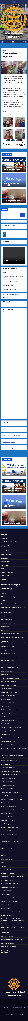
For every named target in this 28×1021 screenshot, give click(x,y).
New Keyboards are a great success (11, 727)
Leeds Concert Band (6, 781)
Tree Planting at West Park (8, 946)
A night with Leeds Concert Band (19, 144)
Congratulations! (5, 764)
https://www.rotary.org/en (10, 448)
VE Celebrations (5, 699)
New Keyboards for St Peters (9, 731)
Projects (3, 579)
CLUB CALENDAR (9, 226)
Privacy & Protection (7, 572)
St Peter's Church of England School (13, 436)
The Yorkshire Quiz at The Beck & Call (12, 939)
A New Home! (5, 932)
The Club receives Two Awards (10, 667)
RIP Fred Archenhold (7, 905)
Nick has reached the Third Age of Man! (12, 810)
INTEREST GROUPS (11, 294)
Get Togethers (5, 545)
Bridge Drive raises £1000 (8, 741)
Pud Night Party (5, 706)
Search (4, 209)
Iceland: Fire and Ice (6, 908)
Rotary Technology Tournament (11, 430)
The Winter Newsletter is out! (9, 803)
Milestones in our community (9, 692)
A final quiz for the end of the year (11, 771)
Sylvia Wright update (7, 880)
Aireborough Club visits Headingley (11, 709)
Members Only (5, 561)
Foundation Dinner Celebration (9, 657)
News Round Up (5, 674)
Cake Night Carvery (11, 201)
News (2, 568)
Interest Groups (5, 550)
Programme (6, 272)
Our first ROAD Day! (6, 630)
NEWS (4, 50)
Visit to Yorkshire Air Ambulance (10, 633)
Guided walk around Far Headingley (11, 720)
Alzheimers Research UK (8, 778)
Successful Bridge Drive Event (9, 604)
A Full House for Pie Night (8, 597)
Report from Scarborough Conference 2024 (13, 748)
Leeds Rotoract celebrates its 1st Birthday (12, 637)
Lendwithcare (5, 558)
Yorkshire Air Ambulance (8, 915)
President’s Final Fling (7, 848)
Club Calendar (5, 547)
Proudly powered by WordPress (9, 1002)
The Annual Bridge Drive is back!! (10, 883)
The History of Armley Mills (9, 681)
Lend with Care (5, 795)
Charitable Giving (5, 580)
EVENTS (9, 588)
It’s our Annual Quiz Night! (8, 590)
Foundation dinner (6, 612)
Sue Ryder (4, 855)
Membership (4, 565)
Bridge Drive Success (7, 859)
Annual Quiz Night (6, 894)
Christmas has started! (7, 890)
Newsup (23, 1002)
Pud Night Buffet (5, 713)
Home (4, 1007)
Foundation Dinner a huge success (10, 717)
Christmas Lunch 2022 (7, 897)
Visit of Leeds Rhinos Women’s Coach (11, 799)
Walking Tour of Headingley (9, 806)
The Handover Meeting (7, 943)
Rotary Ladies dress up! (7, 702)
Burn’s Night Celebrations (8, 660)
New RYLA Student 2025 (8, 695)
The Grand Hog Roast (7, 936)
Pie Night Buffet (5, 616)
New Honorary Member (8, 845)
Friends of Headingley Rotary (9, 541)
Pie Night (3, 866)
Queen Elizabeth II (6, 924)
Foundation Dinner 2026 (9, 289)
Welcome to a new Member (9, 685)
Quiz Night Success (6, 671)
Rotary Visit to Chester (7, 820)
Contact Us (4, 538)
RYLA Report (4, 752)
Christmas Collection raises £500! (10, 887)
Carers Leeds (4, 600)
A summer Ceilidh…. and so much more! (12, 841)
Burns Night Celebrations (8, 619)
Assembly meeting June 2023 (9, 834)
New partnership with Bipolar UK (10, 912)
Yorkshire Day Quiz (6, 824)
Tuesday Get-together (7, 788)
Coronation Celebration (7, 873)
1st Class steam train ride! (9, 143)
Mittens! (3, 862)
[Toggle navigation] (13, 42)
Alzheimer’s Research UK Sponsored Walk (12, 168)
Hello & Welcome (6, 554)
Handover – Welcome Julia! (8, 688)
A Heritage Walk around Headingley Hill (12, 876)
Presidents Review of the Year (9, 852)
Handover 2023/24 (6, 831)
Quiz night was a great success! (10, 738)
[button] (23, 42)
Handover (4, 593)
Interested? (6, 305)
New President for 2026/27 (11, 184)
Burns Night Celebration (8, 724)
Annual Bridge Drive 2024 (8, 623)
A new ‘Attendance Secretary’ (9, 901)
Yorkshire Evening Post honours (10, 827)
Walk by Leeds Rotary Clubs (9, 760)
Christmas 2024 (5, 734)
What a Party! (5, 626)
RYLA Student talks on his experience (11, 678)
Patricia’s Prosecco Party (8, 767)
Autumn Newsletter (6, 813)
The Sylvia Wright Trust (9, 442)
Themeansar (14, 1003)
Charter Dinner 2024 (7, 745)
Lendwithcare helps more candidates (11, 664)
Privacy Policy (5, 575)
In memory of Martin (7, 817)
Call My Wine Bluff (6, 869)
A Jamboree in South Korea (9, 774)
